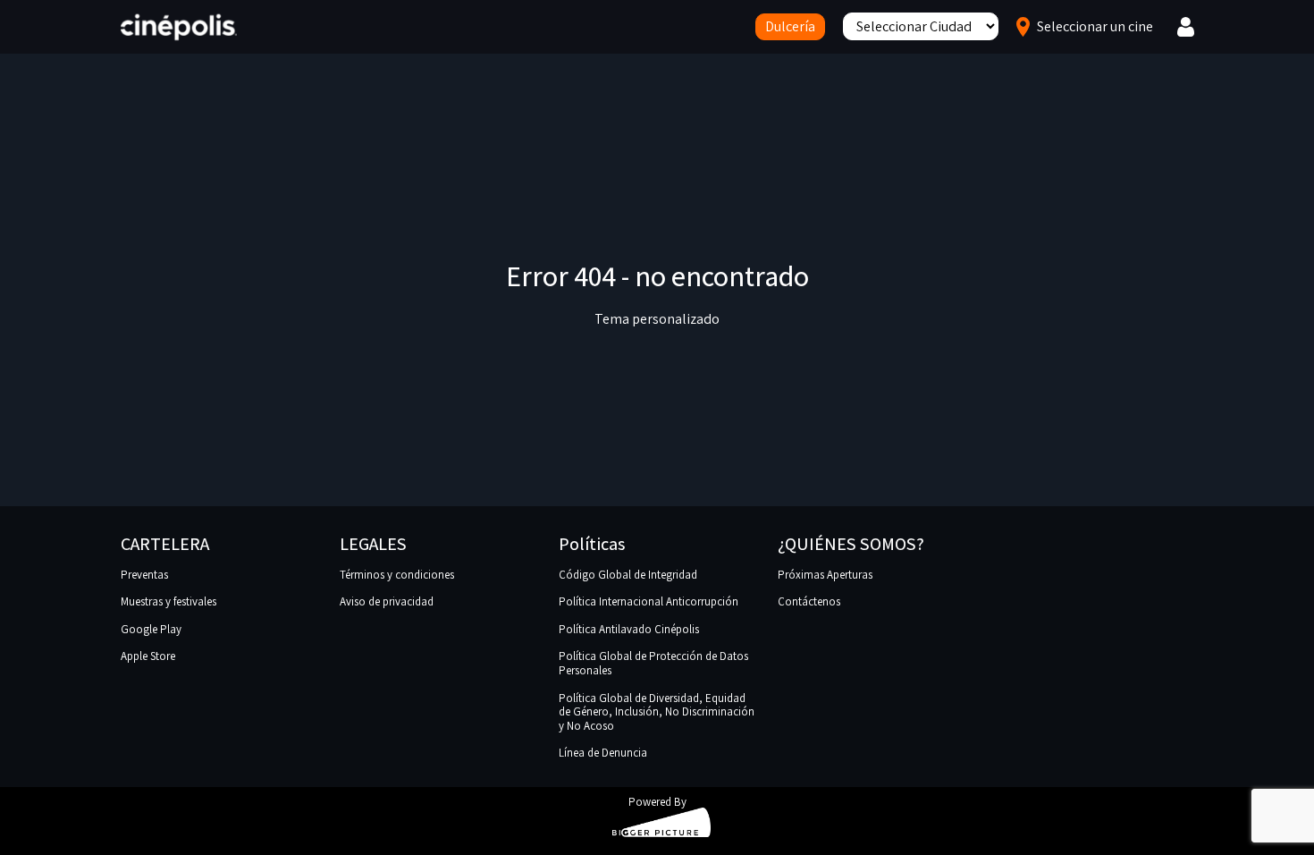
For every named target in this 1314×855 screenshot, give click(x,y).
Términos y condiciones (397, 574)
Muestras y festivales (168, 601)
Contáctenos (809, 601)
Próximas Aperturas (825, 574)
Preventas (144, 574)
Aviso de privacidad (387, 601)
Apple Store (148, 656)
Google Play (151, 629)
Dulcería (790, 26)
